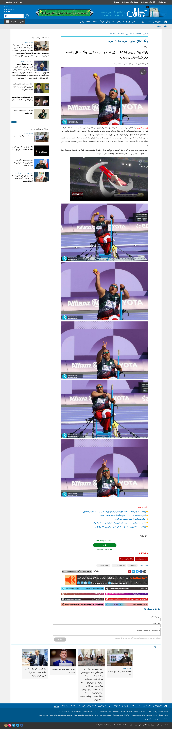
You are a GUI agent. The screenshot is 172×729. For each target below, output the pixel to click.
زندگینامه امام (147, 711)
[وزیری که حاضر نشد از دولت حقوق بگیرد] (41, 114)
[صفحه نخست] (166, 21)
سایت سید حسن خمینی (138, 715)
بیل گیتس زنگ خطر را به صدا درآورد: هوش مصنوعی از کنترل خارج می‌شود (35, 672)
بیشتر (13, 122)
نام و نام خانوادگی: (156, 617)
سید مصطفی (115, 711)
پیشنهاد (157, 647)
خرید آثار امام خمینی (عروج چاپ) (122, 715)
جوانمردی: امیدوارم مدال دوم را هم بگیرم (130, 519)
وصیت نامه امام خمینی (104, 711)
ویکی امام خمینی (43, 715)
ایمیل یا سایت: (157, 623)
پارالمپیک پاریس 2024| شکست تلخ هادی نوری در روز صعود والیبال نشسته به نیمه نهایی (114, 511)
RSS (165, 719)
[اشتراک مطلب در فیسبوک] (141, 571)
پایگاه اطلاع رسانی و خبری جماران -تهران (128, 41)
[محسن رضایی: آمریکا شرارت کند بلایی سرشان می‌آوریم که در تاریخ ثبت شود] (41, 177)
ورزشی (159, 26)
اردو (21, 2)
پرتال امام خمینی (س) (151, 715)
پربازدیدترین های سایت (40, 38)
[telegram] (13, 725)
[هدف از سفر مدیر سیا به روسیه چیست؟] (63, 657)
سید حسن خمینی (87, 711)
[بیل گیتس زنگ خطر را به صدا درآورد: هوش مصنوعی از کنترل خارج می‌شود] (35, 657)
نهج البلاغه (77, 711)
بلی (104, 545)
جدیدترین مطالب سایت (40, 129)
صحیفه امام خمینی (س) (130, 2)
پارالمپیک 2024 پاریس (119, 565)
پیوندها (116, 2)
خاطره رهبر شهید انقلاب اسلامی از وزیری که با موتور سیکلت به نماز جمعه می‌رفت (23, 87)
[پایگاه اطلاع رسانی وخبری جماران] (124, 12)
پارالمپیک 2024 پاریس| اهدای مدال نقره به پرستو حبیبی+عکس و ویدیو (120, 526)
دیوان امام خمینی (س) (135, 711)
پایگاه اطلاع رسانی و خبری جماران (139, 724)
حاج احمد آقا (124, 711)
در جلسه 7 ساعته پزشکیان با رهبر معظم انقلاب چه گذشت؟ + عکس (22, 98)
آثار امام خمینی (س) (148, 2)
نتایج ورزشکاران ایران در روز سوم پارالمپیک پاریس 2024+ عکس (123, 515)
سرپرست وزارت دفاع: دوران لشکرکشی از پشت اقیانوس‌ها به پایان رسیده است (23, 163)
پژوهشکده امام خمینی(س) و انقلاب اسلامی (61, 715)
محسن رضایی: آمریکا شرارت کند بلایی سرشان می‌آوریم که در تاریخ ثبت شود (22, 178)
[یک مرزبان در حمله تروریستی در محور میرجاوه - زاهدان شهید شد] (41, 150)
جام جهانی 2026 (141, 559)
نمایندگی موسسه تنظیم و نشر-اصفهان (83, 715)
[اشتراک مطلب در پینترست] (129, 571)
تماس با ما (148, 719)
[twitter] (17, 725)
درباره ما (157, 719)
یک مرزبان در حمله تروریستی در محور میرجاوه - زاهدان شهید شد (22, 148)
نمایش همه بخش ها (17, 21)
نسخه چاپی (130, 33)
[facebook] (21, 725)
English (9, 2)
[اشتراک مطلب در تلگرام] (133, 571)
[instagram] (6, 725)
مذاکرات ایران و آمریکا (126, 559)
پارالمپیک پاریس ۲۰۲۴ (103, 565)
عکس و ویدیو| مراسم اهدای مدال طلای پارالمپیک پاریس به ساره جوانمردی (119, 522)
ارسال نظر (60, 639)
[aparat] (10, 725)
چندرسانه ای (162, 2)
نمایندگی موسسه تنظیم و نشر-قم (103, 715)
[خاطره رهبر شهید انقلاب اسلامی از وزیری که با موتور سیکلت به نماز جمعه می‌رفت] (41, 88)
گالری (94, 711)
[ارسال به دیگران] (144, 571)
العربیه (15, 2)
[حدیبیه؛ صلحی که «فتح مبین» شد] (41, 137)
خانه (165, 26)
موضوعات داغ (142, 553)
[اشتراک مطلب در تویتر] (137, 571)
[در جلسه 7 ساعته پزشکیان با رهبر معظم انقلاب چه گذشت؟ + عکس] (41, 101)
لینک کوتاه (96, 571)
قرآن (72, 711)
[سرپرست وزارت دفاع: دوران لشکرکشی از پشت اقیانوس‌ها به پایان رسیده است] (41, 164)
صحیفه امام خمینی (157, 711)
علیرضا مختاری (132, 565)
